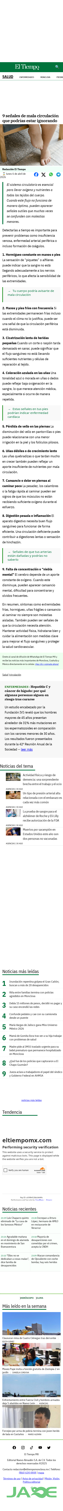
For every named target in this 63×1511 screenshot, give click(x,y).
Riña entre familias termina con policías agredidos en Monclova (31, 994)
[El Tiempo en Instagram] (25, 1448)
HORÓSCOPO (27, 1297)
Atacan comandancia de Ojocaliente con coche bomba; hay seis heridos (45, 1259)
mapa (41, 1472)
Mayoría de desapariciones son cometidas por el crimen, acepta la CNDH (44, 1241)
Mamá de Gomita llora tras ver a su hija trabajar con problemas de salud (35, 1037)
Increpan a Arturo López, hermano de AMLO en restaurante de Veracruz (44, 1223)
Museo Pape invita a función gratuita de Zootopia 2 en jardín (31, 1370)
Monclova (45, 77)
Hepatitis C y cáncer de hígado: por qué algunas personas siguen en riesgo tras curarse (28, 692)
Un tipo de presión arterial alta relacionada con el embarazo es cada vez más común (42, 797)
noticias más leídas (31, 1100)
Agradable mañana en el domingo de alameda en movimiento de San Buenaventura (15, 1241)
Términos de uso (12, 1478)
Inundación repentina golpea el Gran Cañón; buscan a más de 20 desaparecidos (34, 983)
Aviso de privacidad (32, 1478)
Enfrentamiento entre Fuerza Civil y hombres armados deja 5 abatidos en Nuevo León (31, 1401)
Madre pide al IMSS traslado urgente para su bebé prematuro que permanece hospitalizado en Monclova (35, 1050)
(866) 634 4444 (27, 1472)
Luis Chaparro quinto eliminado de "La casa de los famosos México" (15, 1221)
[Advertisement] (31, 31)
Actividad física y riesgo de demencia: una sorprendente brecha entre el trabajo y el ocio (42, 779)
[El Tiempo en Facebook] (17, 1448)
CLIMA (40, 1297)
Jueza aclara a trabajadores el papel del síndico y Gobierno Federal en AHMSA (35, 1073)
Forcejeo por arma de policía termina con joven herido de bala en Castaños (30, 1432)
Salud (7, 76)
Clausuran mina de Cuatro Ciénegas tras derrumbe (29, 1339)
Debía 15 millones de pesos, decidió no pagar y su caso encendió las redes (35, 1005)
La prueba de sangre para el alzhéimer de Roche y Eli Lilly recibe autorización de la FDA (41, 816)
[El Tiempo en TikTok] (34, 1448)
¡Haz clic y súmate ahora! (47, 664)
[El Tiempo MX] (27, 69)
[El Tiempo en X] (49, 1448)
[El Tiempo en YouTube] (43, 1448)
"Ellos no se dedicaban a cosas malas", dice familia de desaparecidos (15, 1260)
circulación (15, 674)
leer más (27, 749)
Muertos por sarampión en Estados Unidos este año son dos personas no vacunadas (40, 834)
